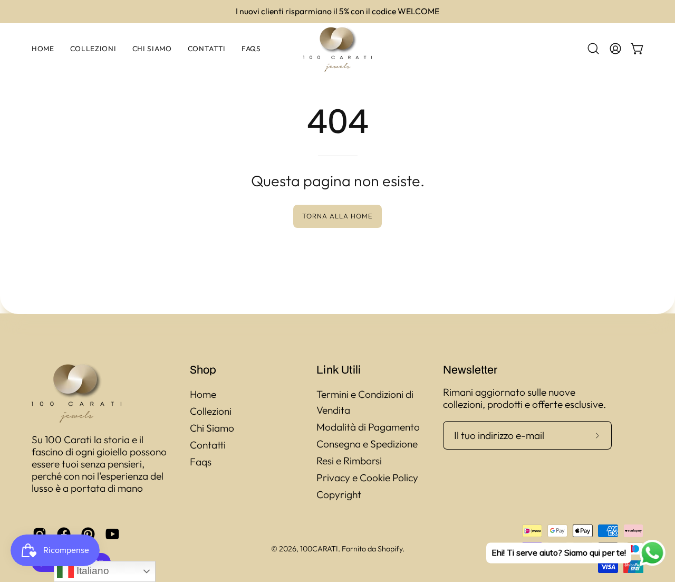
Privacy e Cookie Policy (367, 477)
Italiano (91, 570)
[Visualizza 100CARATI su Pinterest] (88, 534)
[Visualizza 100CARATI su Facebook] (64, 534)
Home (203, 394)
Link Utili (338, 369)
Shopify (390, 549)
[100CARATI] (337, 49)
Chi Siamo (212, 428)
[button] (593, 48)
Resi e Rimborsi (349, 460)
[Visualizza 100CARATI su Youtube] (112, 534)
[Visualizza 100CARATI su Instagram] (39, 534)
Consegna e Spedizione (367, 443)
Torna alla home (337, 216)
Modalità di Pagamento (368, 427)
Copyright (338, 494)
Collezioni (211, 411)
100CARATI (319, 549)
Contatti (208, 444)
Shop (203, 369)
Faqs (200, 461)
